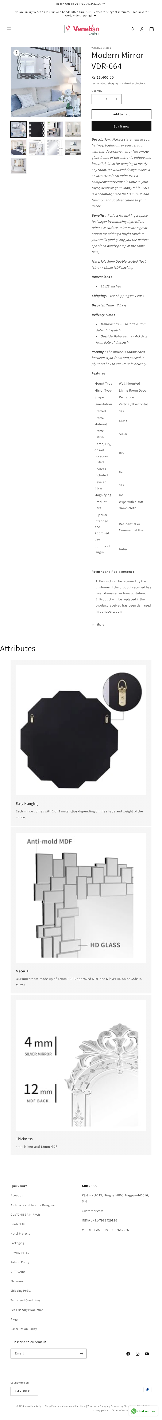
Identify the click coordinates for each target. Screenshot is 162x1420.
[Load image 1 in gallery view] (19, 129)
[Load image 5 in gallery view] (19, 148)
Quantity (97, 91)
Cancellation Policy (24, 1329)
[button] (9, 29)
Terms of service (121, 1410)
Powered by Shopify (121, 1406)
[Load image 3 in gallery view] (55, 129)
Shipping (113, 83)
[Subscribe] (81, 1353)
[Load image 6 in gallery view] (37, 148)
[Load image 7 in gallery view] (55, 148)
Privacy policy (100, 1410)
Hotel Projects (20, 1233)
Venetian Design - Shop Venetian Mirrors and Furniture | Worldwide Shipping (67, 1406)
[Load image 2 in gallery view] (37, 129)
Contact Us (18, 1224)
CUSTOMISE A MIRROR (25, 1214)
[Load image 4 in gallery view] (73, 129)
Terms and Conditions (25, 1300)
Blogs (14, 1319)
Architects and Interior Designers (33, 1205)
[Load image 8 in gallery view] (73, 148)
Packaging (17, 1243)
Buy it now (121, 126)
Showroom (18, 1281)
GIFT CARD (18, 1272)
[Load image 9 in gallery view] (19, 166)
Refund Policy (20, 1262)
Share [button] (100, 624)
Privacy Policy (20, 1253)
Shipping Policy (21, 1290)
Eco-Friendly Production (27, 1310)
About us (17, 1195)
